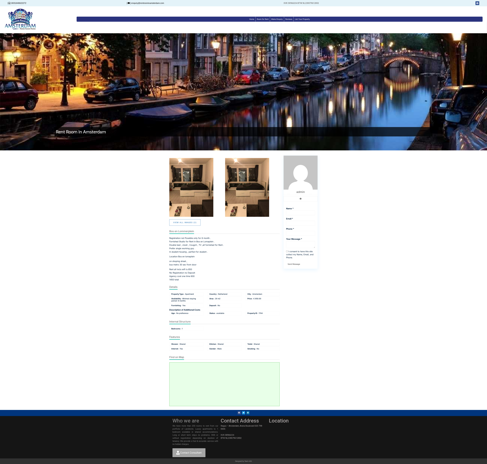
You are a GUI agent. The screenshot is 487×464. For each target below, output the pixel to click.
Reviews (288, 19)
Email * (289, 218)
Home (251, 19)
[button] (4, 92)
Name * (290, 208)
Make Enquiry (277, 19)
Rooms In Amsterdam (77, 132)
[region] (243, 91)
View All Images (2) (185, 222)
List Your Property (302, 19)
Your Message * (294, 239)
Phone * (290, 229)
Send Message (294, 264)
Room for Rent (263, 19)
